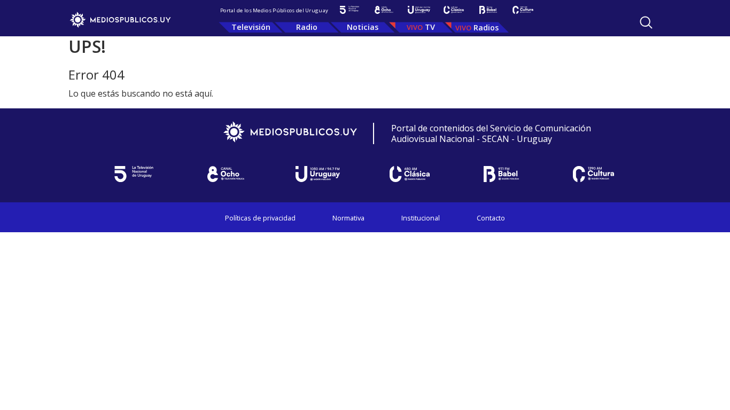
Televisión (250, 27)
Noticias (362, 27)
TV (430, 27)
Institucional (420, 218)
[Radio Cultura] (523, 10)
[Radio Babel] (488, 10)
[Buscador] (646, 22)
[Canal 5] (349, 10)
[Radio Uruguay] (418, 10)
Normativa (348, 218)
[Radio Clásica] (453, 10)
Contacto (491, 218)
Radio (306, 27)
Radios (486, 27)
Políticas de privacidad (260, 218)
